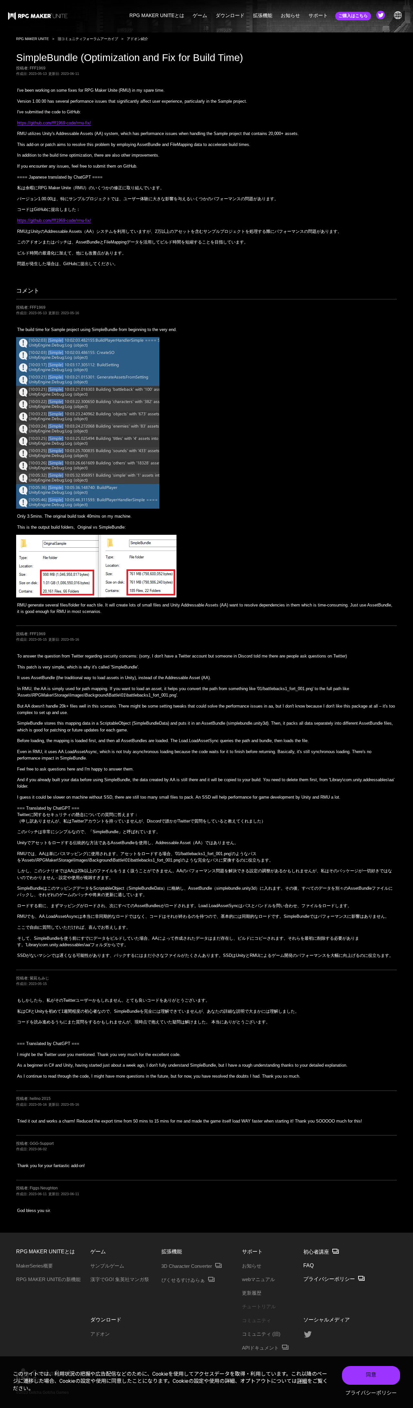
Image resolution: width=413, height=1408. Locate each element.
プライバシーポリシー (371, 1393)
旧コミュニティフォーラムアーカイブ (88, 39)
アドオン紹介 (137, 39)
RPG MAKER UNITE (32, 39)
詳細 (302, 1381)
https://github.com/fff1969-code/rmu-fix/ (54, 122)
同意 (371, 1375)
